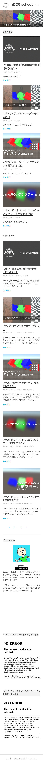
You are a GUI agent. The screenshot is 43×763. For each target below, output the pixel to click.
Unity (31, 332)
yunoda (19, 72)
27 (21, 527)
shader (26, 332)
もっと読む (6, 80)
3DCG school (22, 4)
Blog (26, 275)
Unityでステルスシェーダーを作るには (18, 25)
